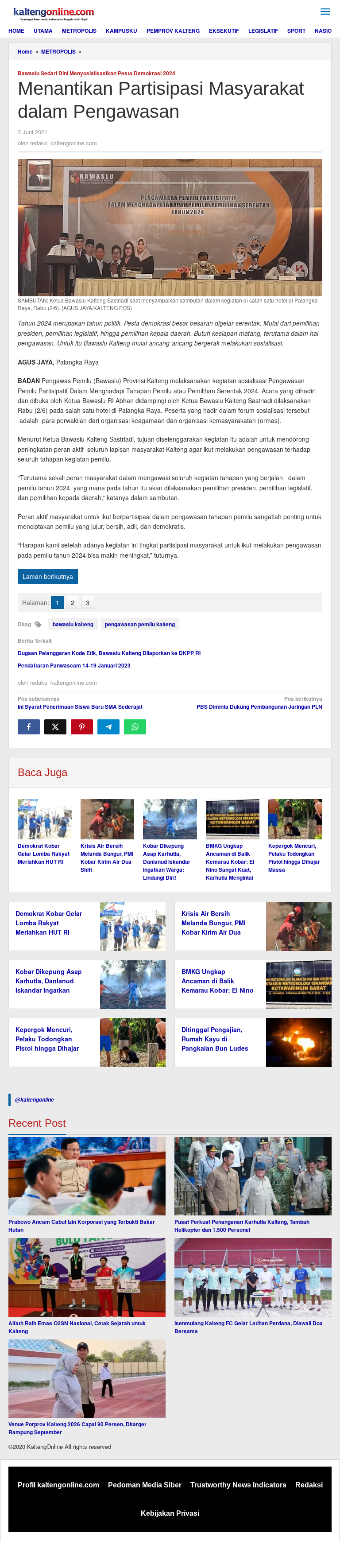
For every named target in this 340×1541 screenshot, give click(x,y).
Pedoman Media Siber (145, 1485)
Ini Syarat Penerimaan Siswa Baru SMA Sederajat (80, 702)
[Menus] (325, 11)
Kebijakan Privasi (170, 1513)
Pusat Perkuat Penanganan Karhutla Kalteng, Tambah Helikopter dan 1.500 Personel (241, 1226)
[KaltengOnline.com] (54, 13)
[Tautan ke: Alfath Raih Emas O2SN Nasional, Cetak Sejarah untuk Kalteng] (87, 1277)
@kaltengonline (34, 1099)
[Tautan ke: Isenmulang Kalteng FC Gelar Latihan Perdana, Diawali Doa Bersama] (253, 1277)
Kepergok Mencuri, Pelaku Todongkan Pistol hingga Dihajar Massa (294, 857)
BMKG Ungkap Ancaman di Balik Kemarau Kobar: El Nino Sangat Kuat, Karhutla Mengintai (230, 861)
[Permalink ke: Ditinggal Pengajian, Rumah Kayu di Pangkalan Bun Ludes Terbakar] (296, 1041)
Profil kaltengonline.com (58, 1485)
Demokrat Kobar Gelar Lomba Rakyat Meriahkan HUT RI (44, 854)
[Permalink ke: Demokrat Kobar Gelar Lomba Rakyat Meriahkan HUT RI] (45, 819)
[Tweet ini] (55, 726)
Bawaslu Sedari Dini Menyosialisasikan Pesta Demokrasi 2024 (96, 73)
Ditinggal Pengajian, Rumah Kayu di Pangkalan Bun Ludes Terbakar (215, 1043)
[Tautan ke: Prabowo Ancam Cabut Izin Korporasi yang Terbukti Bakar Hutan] (87, 1176)
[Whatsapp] (135, 726)
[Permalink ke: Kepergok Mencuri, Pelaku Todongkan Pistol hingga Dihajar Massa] (295, 819)
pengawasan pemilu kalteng (140, 624)
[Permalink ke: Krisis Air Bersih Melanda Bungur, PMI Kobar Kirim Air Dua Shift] (108, 819)
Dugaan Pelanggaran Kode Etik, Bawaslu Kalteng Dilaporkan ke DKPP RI (109, 653)
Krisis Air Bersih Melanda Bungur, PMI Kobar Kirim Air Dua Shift (107, 857)
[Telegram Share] (108, 726)
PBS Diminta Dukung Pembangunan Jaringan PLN (259, 702)
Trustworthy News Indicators (238, 1485)
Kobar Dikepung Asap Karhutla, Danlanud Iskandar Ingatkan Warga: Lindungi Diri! (166, 861)
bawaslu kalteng (73, 624)
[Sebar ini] (29, 726)
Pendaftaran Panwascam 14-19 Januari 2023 (74, 665)
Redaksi (309, 1485)
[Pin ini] (82, 726)
